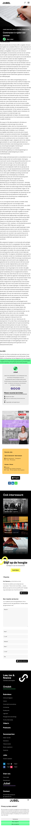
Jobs (5, 755)
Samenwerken (9, 734)
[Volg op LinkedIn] (4, 764)
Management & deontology (9, 716)
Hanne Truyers (9, 511)
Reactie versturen (22, 661)
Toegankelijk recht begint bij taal (13, 402)
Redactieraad (6, 780)
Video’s (6, 723)
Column (6, 506)
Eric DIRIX (2, 351)
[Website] (12, 388)
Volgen (8, 763)
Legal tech (5, 713)
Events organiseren (7, 747)
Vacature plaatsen (7, 758)
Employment (6, 710)
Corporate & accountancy (9, 704)
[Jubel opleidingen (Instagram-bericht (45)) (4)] (15, 444)
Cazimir (6, 551)
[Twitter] (19, 388)
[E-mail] (14, 388)
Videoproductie (7, 744)
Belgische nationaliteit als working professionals (15, 545)
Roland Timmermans (8, 532)
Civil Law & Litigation (15, 29)
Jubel (11, 39)
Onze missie (6, 777)
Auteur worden (7, 737)
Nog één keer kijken (10, 396)
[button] (28, 2)
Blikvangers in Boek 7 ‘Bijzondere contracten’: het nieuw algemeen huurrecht (15, 525)
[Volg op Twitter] (11, 764)
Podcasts (7, 728)
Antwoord (24, 593)
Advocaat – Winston (8, 464)
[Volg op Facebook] (4, 767)
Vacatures (5, 750)
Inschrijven (15, 570)
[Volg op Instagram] (11, 767)
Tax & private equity (8, 719)
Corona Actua (25, 29)
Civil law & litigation (8, 698)
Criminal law (6, 707)
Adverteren (6, 740)
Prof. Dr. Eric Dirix (5, 41)
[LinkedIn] (17, 388)
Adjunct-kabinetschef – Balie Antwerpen (13, 455)
